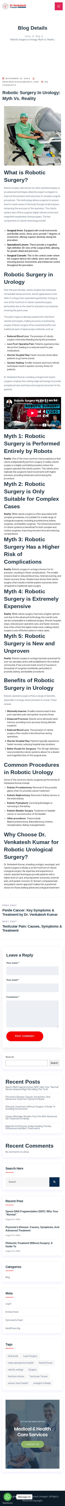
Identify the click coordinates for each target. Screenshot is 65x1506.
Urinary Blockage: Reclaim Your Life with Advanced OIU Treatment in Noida (31, 1117)
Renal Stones (46, 1363)
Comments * (12, 997)
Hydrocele (13, 1356)
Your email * (12, 980)
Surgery (33, 1369)
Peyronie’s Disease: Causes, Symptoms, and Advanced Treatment (32, 1229)
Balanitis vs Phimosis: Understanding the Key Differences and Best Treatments (28, 1127)
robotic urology (15, 1369)
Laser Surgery (30, 1356)
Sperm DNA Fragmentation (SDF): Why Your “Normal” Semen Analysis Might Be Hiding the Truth (32, 1088)
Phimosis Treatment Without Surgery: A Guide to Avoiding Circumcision (30, 1108)
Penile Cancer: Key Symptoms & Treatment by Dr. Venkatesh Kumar (30, 912)
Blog (8, 1277)
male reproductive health (21, 1363)
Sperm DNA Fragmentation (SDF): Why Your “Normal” (32, 1213)
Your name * (12, 963)
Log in (8, 1304)
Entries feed (12, 1312)
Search (10, 1057)
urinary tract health (18, 1383)
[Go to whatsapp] (8, 1497)
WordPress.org (13, 1328)
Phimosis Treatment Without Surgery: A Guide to (29, 1245)
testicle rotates (16, 1376)
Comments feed (14, 1320)
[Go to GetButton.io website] (8, 1503)
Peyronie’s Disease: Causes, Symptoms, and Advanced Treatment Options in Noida (28, 1098)
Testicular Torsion (39, 1376)
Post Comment (25, 1036)
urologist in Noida (42, 1383)
